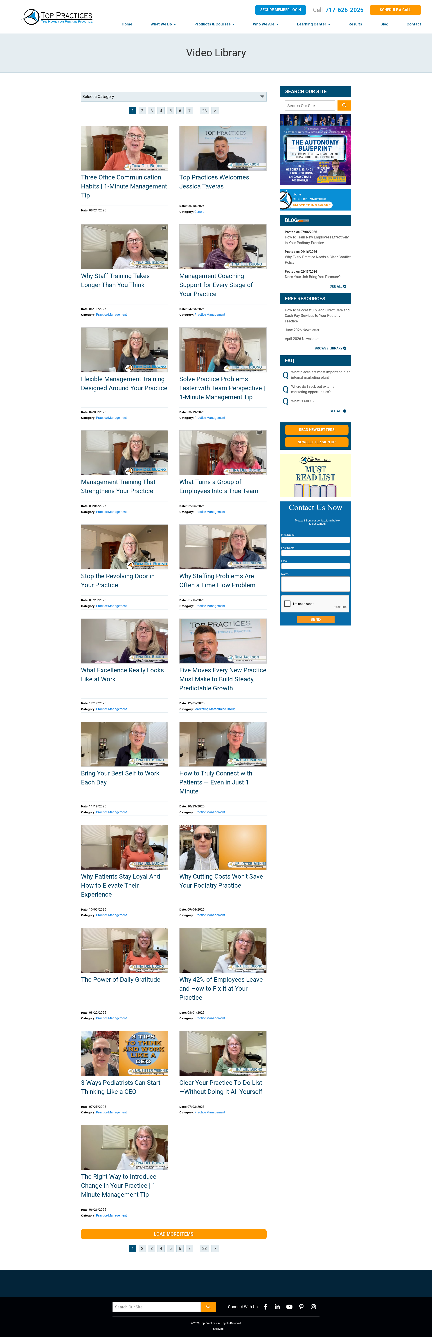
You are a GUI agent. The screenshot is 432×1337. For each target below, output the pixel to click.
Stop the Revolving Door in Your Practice (118, 580)
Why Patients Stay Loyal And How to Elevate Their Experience (120, 885)
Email (284, 561)
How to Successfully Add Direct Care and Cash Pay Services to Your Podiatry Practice (317, 315)
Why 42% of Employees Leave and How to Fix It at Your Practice (221, 988)
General (199, 211)
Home (127, 24)
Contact (414, 24)
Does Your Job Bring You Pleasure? (313, 277)
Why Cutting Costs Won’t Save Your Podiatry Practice (221, 881)
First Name (288, 534)
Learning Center (312, 24)
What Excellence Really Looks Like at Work (122, 674)
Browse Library (328, 348)
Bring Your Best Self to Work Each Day (120, 778)
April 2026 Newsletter (302, 339)
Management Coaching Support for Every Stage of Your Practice (216, 285)
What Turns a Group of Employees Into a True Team (219, 486)
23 (204, 110)
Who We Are (264, 24)
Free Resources (305, 298)
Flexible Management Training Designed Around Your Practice (124, 383)
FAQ (289, 360)
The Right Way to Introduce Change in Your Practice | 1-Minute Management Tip (119, 1185)
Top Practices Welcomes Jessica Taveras (214, 182)
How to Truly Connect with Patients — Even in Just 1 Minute (215, 782)
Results (355, 24)
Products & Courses (213, 24)
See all (336, 286)
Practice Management (111, 314)
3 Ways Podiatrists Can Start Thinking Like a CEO (120, 1087)
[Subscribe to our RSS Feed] (303, 220)
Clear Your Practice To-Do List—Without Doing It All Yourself (220, 1087)
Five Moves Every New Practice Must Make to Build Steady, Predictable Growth (222, 679)
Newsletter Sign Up (317, 442)
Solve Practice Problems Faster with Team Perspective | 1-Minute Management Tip (222, 388)
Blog (384, 24)
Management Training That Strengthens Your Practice (118, 486)
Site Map (218, 1328)
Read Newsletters (317, 430)
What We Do (162, 24)
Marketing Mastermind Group (215, 709)
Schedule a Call (395, 10)
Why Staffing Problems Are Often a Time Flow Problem (217, 580)
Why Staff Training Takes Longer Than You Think (115, 280)
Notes (284, 574)
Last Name (288, 548)
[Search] (344, 105)
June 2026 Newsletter (302, 330)
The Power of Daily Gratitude (120, 979)
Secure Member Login (280, 10)
